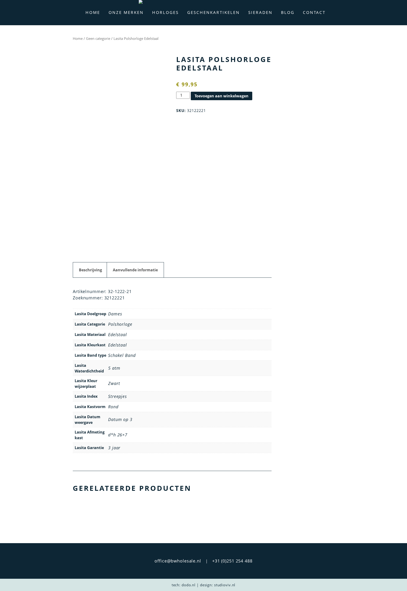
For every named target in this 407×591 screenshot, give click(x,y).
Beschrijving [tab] (90, 270)
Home (92, 12)
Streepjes (117, 396)
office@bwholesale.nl (178, 561)
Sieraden (260, 12)
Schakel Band (122, 355)
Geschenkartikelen (213, 12)
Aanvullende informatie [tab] (135, 270)
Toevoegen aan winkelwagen (221, 96)
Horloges (165, 12)
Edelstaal (117, 334)
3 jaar (114, 447)
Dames (115, 314)
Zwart (114, 383)
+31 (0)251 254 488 (232, 561)
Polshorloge (120, 324)
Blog (287, 12)
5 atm (114, 368)
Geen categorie (98, 38)
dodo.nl (188, 585)
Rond (113, 406)
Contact (314, 12)
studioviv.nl (225, 585)
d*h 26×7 (117, 435)
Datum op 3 (120, 419)
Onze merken (126, 12)
